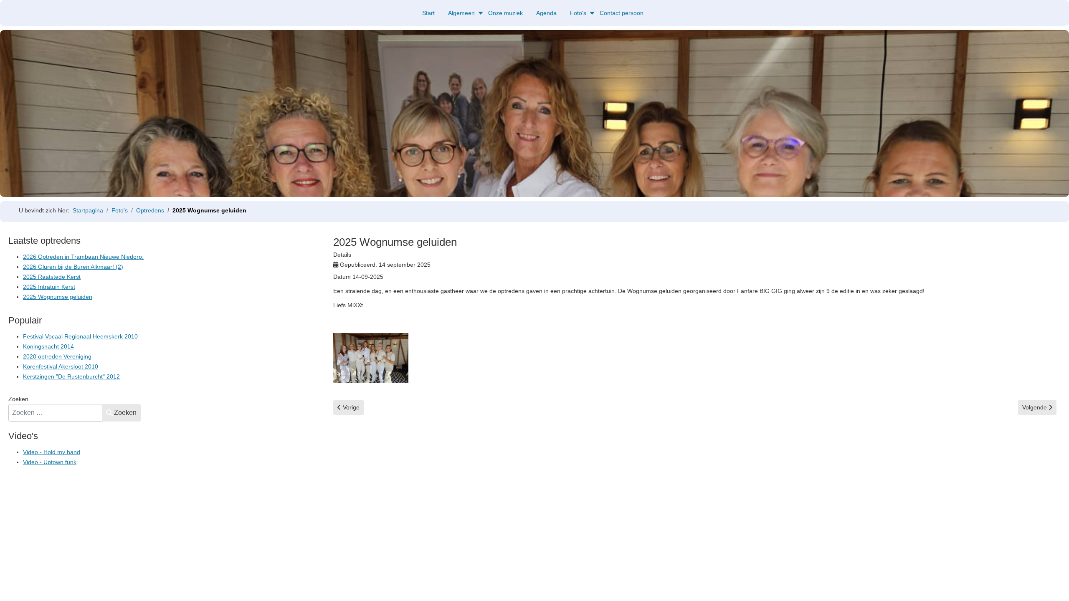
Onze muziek (505, 13)
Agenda (546, 13)
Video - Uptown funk (49, 462)
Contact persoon (621, 13)
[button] (1050, 582)
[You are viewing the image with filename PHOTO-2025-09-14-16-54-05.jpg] (370, 358)
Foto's (578, 13)
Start (428, 13)
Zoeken (18, 399)
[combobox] (55, 413)
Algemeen (461, 13)
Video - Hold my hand (51, 452)
